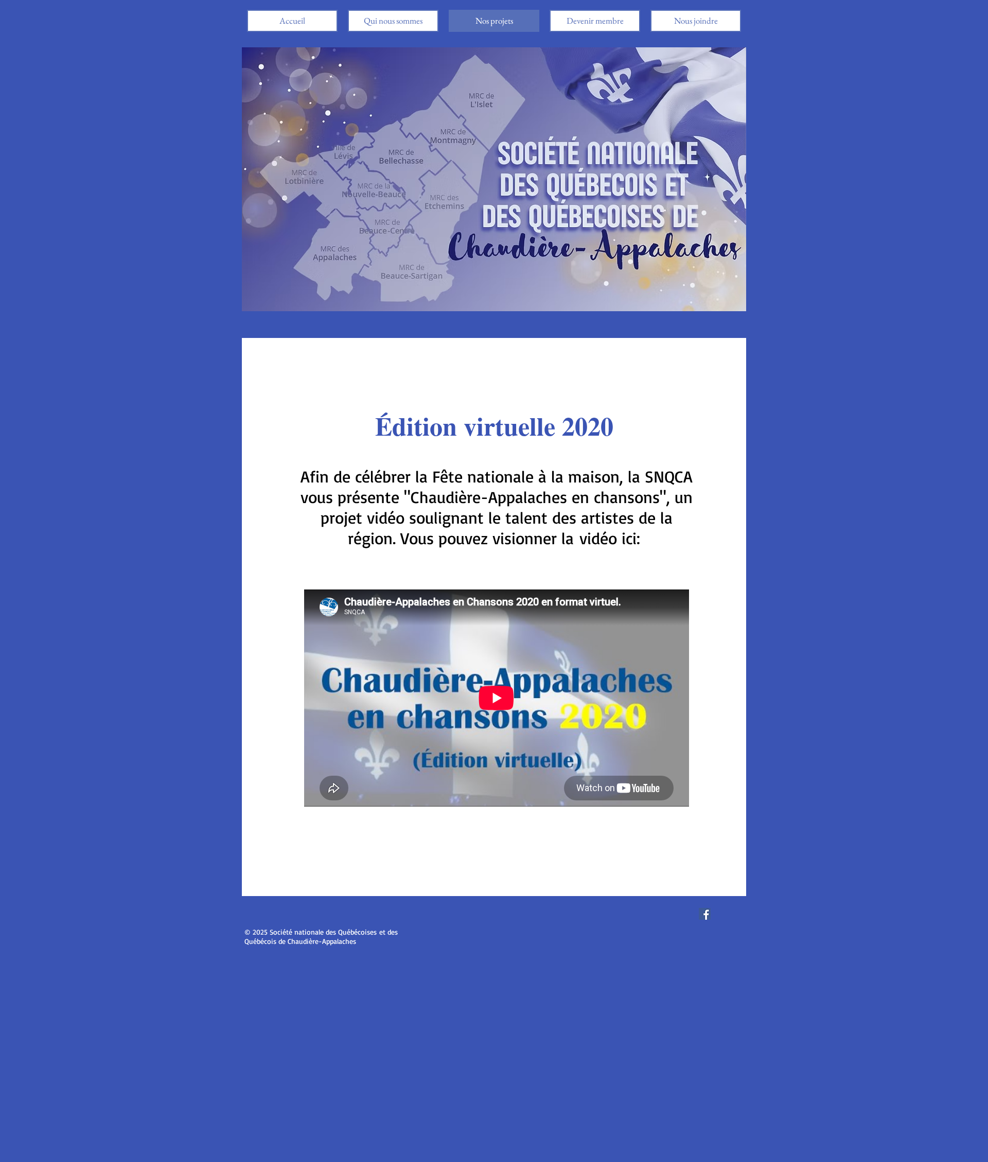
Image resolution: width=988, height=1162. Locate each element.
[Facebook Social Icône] (705, 914)
